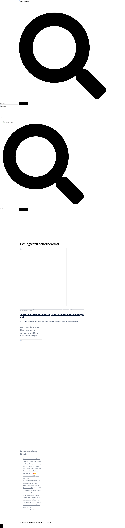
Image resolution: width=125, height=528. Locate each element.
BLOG (24, 10)
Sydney (49, 522)
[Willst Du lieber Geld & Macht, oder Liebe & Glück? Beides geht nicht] (43, 305)
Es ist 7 (25, 509)
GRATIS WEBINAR (28, 7)
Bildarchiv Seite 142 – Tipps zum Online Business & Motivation (35, 309)
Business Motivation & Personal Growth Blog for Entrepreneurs (58, 309)
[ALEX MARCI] (24, 1)
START (24, 5)
